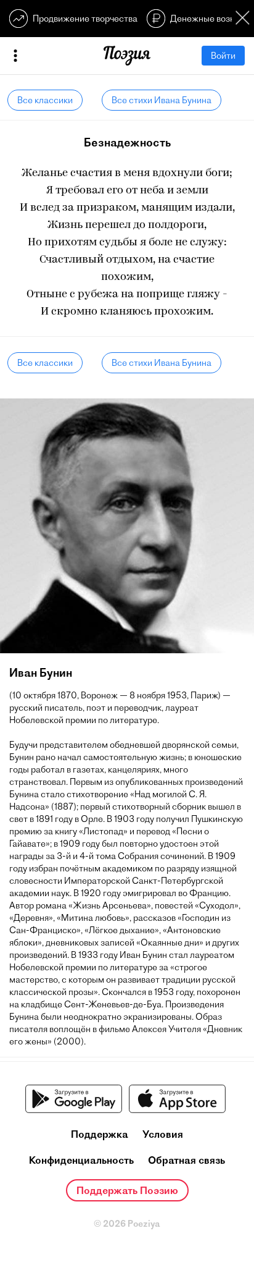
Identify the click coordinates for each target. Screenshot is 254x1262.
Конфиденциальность (81, 1160)
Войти (223, 55)
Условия (162, 1134)
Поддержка (99, 1134)
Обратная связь (186, 1160)
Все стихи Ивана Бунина (161, 100)
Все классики (45, 100)
